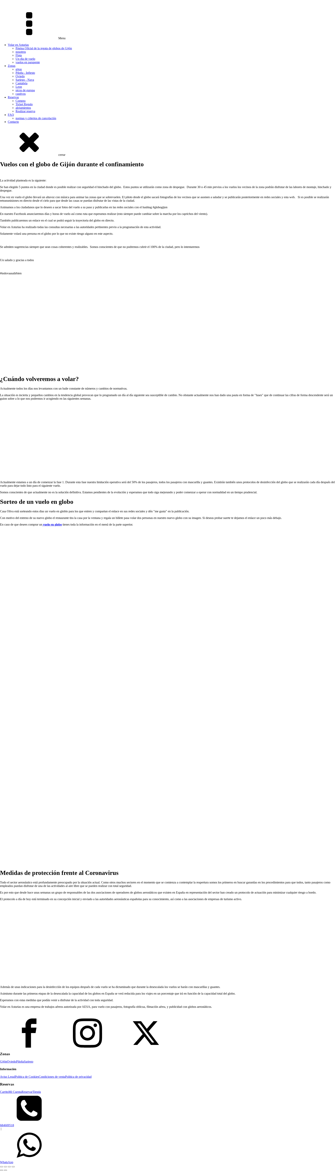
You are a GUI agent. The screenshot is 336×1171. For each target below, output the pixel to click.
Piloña (20, 1061)
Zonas (11, 65)
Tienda (36, 1091)
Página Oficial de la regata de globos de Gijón (44, 48)
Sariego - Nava (25, 79)
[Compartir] (9, 1166)
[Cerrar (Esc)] (13, 1166)
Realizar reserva (25, 111)
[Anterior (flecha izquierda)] (1, 1170)
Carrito (4, 1091)
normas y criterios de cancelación (36, 118)
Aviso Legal (7, 1076)
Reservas (13, 97)
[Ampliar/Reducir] (1, 1166)
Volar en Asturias (18, 44)
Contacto (13, 121)
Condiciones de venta (52, 1076)
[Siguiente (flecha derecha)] (5, 1170)
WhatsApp (6, 1162)
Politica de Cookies (27, 1076)
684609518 (7, 1125)
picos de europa (25, 90)
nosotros (21, 51)
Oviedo (20, 76)
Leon (19, 86)
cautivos (21, 93)
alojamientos (23, 107)
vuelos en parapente (28, 62)
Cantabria (21, 83)
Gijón (3, 1061)
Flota (19, 55)
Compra (20, 100)
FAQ (11, 114)
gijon (19, 69)
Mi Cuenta (15, 1091)
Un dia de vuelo (25, 58)
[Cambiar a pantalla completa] (5, 1166)
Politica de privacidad (78, 1076)
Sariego (28, 1061)
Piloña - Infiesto (25, 72)
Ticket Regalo (24, 104)
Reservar (27, 1091)
